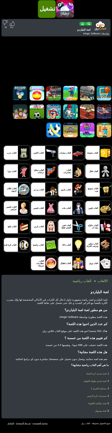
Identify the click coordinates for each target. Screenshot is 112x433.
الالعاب (103, 281)
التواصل (10, 423)
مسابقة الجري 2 (98, 388)
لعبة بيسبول (100, 411)
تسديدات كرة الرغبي (96, 396)
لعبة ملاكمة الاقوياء (97, 403)
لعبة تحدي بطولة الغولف (94, 381)
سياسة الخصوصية (40, 423)
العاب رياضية (82, 281)
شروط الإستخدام (23, 423)
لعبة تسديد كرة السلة (96, 373)
